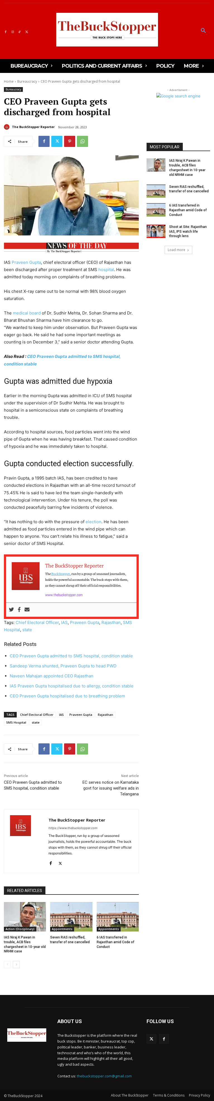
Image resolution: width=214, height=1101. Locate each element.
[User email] (27, 610)
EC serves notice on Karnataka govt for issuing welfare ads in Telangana (110, 788)
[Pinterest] (69, 141)
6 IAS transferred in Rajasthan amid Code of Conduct (115, 942)
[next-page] (16, 964)
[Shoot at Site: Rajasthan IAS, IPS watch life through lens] (156, 231)
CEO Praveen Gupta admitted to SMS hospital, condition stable (71, 655)
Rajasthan (111, 622)
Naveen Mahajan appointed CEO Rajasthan (51, 676)
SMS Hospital (16, 722)
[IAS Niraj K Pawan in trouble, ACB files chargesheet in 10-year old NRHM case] (25, 917)
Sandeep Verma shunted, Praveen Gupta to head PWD (63, 666)
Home (9, 81)
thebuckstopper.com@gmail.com (104, 1075)
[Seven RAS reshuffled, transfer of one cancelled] (71, 917)
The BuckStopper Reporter (33, 127)
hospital (106, 269)
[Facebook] (5, 31)
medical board (27, 313)
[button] (203, 31)
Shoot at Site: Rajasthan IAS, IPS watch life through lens (188, 231)
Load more (176, 249)
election (93, 521)
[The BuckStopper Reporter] (7, 127)
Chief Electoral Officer (37, 622)
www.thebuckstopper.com (64, 594)
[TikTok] (20, 31)
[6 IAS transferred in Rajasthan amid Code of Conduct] (118, 917)
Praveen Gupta (26, 262)
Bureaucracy (27, 81)
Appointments (62, 929)
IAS (64, 622)
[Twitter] (27, 31)
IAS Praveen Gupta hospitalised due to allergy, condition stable (71, 686)
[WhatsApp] (82, 141)
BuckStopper (60, 573)
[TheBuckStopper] (107, 29)
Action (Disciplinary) (20, 929)
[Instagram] (12, 31)
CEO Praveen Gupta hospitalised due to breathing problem (67, 696)
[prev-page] (7, 964)
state (27, 629)
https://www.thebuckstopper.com (73, 828)
